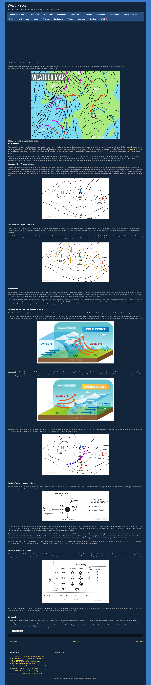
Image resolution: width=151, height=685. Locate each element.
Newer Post (13, 641)
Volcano (71, 19)
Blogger (94, 678)
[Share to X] (17, 631)
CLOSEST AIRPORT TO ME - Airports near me (27, 673)
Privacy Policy (59, 652)
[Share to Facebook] (20, 631)
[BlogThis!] (15, 631)
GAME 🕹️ (104, 19)
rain (39, 556)
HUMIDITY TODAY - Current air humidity (25, 671)
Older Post (138, 641)
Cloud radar (100, 14)
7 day (11, 19)
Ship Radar (35, 14)
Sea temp (81, 19)
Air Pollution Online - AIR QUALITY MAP (25, 668)
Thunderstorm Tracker (17, 14)
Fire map (46, 19)
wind (51, 236)
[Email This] (13, 631)
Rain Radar (87, 14)
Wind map (75, 14)
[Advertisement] (75, 38)
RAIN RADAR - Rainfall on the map (23, 663)
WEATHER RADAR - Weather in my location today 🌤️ (29, 666)
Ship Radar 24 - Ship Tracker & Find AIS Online (27, 658)
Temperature (114, 14)
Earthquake (58, 19)
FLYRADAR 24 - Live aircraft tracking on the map (28, 656)
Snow (36, 19)
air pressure (132, 149)
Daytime (93, 19)
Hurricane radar (24, 19)
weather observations (111, 623)
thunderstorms (48, 608)
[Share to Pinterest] (22, 631)
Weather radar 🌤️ (130, 14)
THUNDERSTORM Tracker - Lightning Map (26, 661)
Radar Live (17, 6)
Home (76, 641)
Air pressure (48, 14)
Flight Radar (62, 14)
